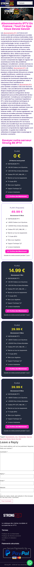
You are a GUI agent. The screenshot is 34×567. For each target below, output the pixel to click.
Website (2, 487)
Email (2, 480)
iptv (16, 437)
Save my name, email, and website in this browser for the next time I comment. (16, 496)
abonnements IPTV (10, 33)
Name (2, 473)
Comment (4, 451)
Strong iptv (22, 437)
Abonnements (9, 437)
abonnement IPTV (25, 85)
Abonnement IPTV (20, 68)
